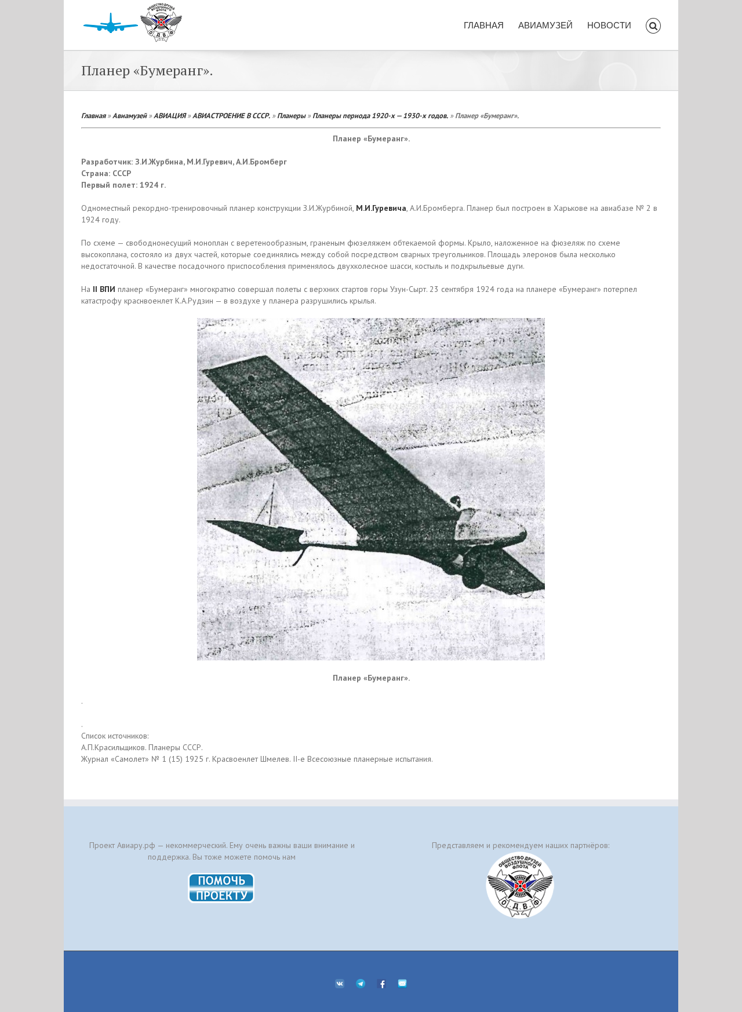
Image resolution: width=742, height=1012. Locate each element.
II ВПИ (104, 289)
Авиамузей (129, 115)
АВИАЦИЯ (170, 115)
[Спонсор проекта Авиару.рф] (520, 885)
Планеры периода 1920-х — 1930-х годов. (380, 115)
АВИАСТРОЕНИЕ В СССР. (231, 115)
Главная (93, 115)
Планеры (291, 115)
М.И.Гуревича (381, 208)
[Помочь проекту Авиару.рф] (222, 876)
